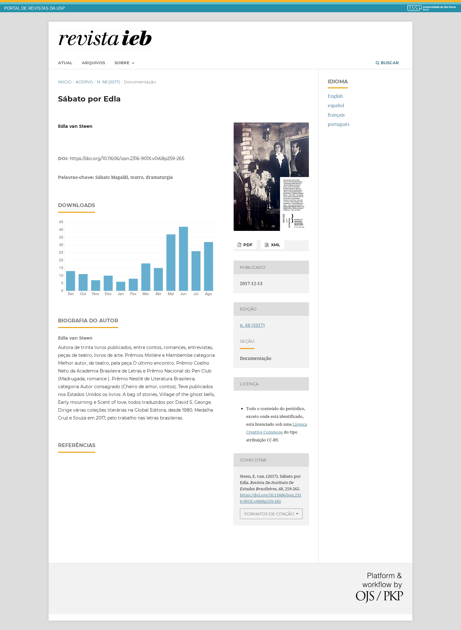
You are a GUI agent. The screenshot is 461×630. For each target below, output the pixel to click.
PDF (247, 244)
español (336, 105)
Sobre (122, 62)
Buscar (389, 62)
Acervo (84, 81)
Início (65, 81)
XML (275, 244)
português (338, 124)
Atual (65, 62)
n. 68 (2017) (108, 81)
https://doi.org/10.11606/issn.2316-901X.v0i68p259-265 (127, 158)
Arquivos (93, 62)
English (335, 96)
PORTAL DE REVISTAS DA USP (34, 8)
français (336, 115)
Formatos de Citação (269, 513)
